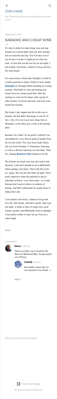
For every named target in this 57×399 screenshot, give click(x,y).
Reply (18, 279)
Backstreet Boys (24, 153)
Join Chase (14, 11)
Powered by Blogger (31, 384)
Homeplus (10, 85)
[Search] (50, 5)
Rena (18, 246)
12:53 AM (26, 246)
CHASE (28, 262)
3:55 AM (37, 262)
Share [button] (7, 230)
